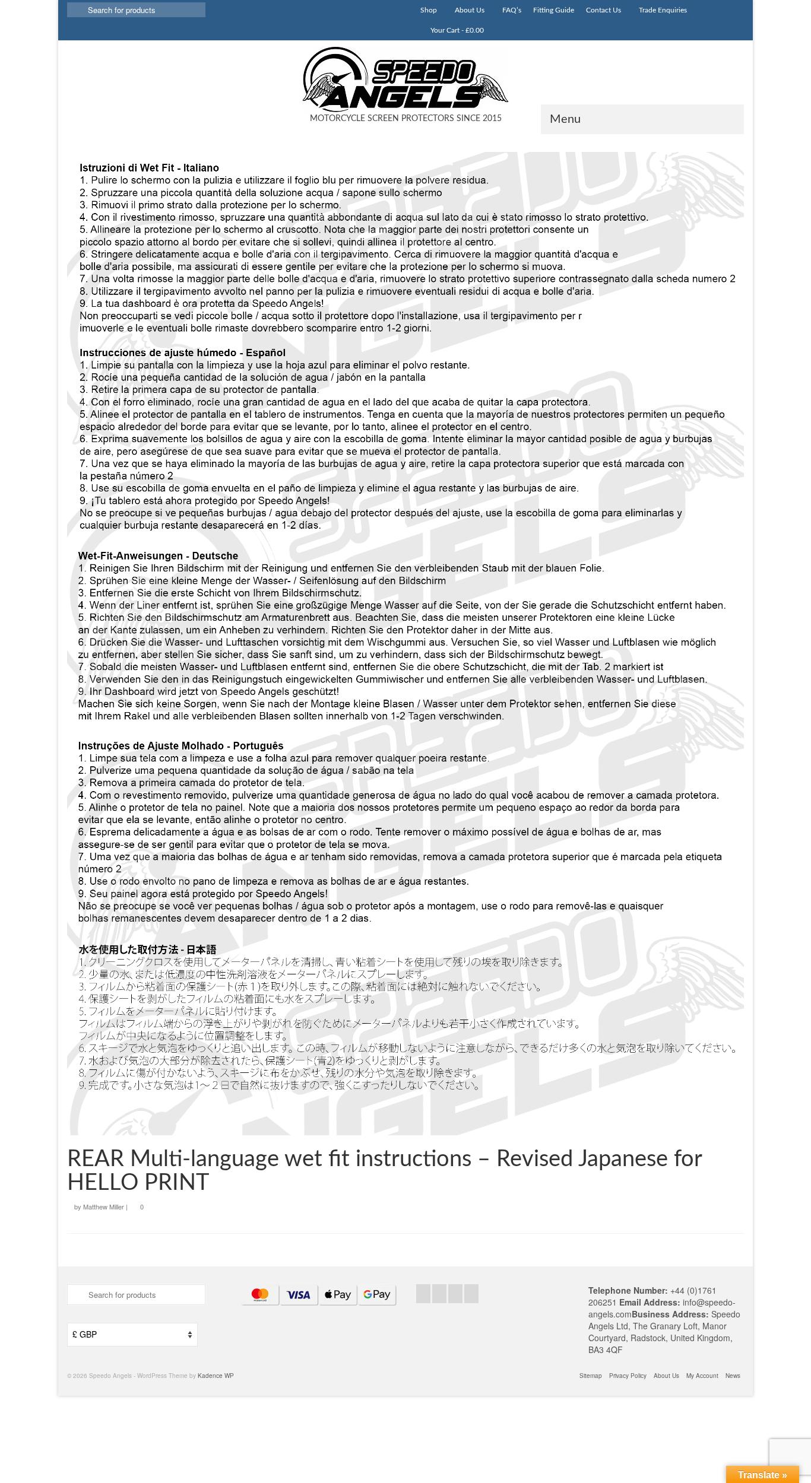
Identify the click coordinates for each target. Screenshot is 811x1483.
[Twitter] (439, 1293)
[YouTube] (471, 1293)
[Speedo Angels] (405, 79)
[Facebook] (423, 1293)
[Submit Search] (76, 9)
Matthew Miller (103, 1206)
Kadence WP (216, 1375)
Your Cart (456, 30)
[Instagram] (455, 1293)
